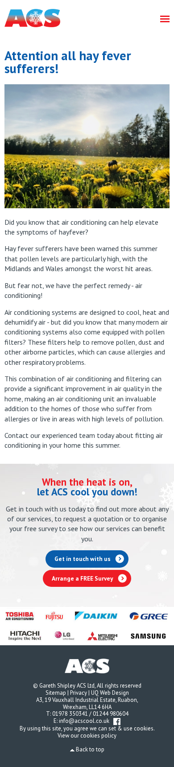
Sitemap (56, 693)
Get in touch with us (82, 559)
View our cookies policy (87, 735)
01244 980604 (110, 714)
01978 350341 (70, 714)
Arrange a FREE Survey (82, 578)
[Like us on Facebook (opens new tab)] (116, 721)
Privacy (78, 693)
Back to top (90, 749)
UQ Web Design (110, 693)
